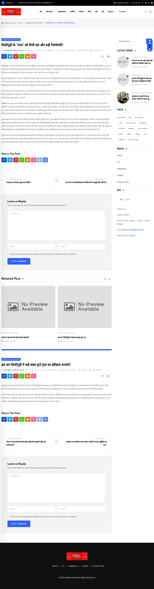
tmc (145, 134)
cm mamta (139, 117)
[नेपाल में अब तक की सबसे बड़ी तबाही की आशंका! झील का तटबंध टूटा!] (123, 62)
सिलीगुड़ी (149, 93)
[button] (105, 279)
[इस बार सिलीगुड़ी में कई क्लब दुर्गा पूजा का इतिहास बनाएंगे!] (123, 80)
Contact (122, 12)
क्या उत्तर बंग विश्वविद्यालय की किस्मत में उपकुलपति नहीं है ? (86, 182)
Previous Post (15, 179)
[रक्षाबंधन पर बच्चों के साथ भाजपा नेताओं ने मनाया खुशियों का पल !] (123, 97)
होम (41, 12)
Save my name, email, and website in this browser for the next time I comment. (43, 254)
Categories (121, 169)
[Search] (146, 11)
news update (143, 128)
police (121, 134)
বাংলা (118, 162)
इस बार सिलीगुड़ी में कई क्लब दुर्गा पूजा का (72, 337)
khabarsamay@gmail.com (133, 230)
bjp (130, 117)
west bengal (133, 139)
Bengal (135, 93)
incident (122, 128)
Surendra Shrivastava (14, 50)
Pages (110, 12)
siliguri (142, 93)
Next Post (99, 179)
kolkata (131, 128)
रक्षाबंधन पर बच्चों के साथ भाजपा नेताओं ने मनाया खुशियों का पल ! (35, 3)
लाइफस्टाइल (62, 12)
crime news (130, 123)
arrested (122, 117)
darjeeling (143, 123)
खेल (96, 12)
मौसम (89, 12)
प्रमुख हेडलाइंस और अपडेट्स (9, 333)
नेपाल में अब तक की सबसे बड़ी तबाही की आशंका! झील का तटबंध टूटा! (142, 63)
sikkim (129, 134)
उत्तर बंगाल (49, 12)
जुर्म (103, 12)
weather (122, 139)
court (121, 123)
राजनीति (72, 12)
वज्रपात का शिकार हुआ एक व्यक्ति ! (18, 182)
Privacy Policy (123, 182)
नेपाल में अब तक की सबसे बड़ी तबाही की (15, 337)
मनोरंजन (81, 12)
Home (119, 155)
